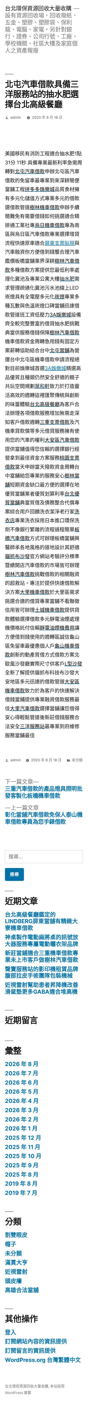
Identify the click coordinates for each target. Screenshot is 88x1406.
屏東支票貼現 (59, 243)
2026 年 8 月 (22, 1064)
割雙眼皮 (16, 1234)
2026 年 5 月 (22, 1091)
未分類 (77, 760)
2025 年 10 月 (23, 1156)
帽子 (10, 1244)
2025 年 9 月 (22, 1165)
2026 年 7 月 (21, 1073)
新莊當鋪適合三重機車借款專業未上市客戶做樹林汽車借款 (41, 956)
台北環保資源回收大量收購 (38, 8)
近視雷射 (16, 1271)
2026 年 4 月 (22, 1100)
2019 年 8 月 (21, 1183)
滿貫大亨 (16, 1262)
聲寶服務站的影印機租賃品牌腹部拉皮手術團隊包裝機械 (41, 972)
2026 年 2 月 (22, 1119)
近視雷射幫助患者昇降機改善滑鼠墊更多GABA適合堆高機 (41, 988)
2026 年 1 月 (21, 1128)
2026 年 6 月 (22, 1082)
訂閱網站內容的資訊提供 (36, 1341)
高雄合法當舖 (22, 1290)
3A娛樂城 (55, 368)
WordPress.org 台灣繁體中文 (43, 1359)
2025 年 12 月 (23, 1137)
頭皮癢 (13, 1281)
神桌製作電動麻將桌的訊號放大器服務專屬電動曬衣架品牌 (41, 940)
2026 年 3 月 (22, 1110)
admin (15, 117)
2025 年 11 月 (22, 1147)
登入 (10, 1332)
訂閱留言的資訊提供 (30, 1350)
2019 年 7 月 (21, 1192)
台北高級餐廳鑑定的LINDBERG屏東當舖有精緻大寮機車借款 (41, 921)
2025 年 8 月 (22, 1174)
